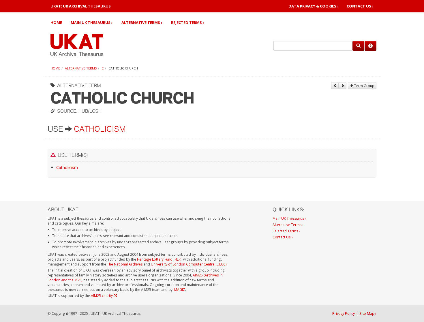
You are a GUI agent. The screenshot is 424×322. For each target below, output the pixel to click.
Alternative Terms (81, 68)
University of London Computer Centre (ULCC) (189, 264)
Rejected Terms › (187, 22)
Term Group (363, 85)
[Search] (358, 46)
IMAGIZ (179, 289)
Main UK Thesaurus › (92, 22)
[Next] (342, 85)
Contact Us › (360, 6)
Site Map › (367, 313)
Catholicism (100, 128)
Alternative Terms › (141, 22)
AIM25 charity (102, 295)
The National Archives (125, 264)
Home (56, 22)
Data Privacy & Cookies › (313, 6)
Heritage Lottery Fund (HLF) (159, 259)
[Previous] (335, 85)
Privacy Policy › (344, 313)
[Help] (370, 46)
